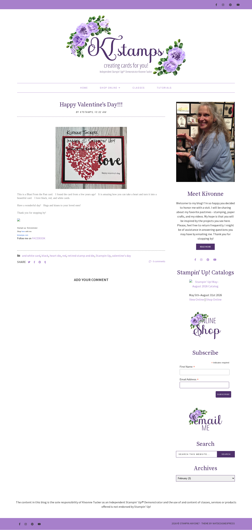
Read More (205, 246)
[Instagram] (223, 5)
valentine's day (121, 255)
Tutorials (164, 87)
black (45, 255)
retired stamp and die (81, 255)
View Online (196, 299)
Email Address (189, 379)
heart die (55, 255)
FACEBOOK (38, 238)
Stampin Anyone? (190, 523)
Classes (138, 87)
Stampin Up (103, 255)
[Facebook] (216, 5)
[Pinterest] (230, 5)
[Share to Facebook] (35, 262)
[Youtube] (238, 5)
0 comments (158, 261)
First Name (187, 366)
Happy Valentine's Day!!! (91, 104)
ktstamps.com (22, 235)
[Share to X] (29, 262)
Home (84, 87)
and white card (31, 255)
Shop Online (108, 87)
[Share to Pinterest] (40, 262)
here (23, 231)
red (64, 255)
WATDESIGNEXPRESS (224, 523)
